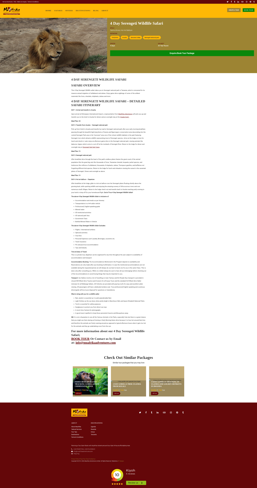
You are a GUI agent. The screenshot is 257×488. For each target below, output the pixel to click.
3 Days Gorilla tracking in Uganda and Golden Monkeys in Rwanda (166, 384)
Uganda (93, 426)
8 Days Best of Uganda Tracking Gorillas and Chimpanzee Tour (87, 384)
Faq (81, 459)
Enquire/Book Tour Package (182, 53)
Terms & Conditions (33, 2)
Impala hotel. (124, 117)
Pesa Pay (77, 454)
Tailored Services (76, 429)
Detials (78, 393)
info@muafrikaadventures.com (96, 342)
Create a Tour (234, 10)
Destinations (83, 10)
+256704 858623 (89, 449)
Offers (69, 10)
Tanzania (94, 434)
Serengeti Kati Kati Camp (91, 147)
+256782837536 (78, 449)
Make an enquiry (22, 2)
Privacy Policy (75, 459)
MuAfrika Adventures (125, 114)
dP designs (121, 461)
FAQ (15, 2)
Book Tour (248, 10)
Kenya (93, 432)
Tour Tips (74, 432)
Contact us (92, 459)
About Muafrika (76, 426)
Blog (96, 10)
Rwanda (93, 429)
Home (48, 10)
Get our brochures (8, 2)
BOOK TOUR (80, 338)
